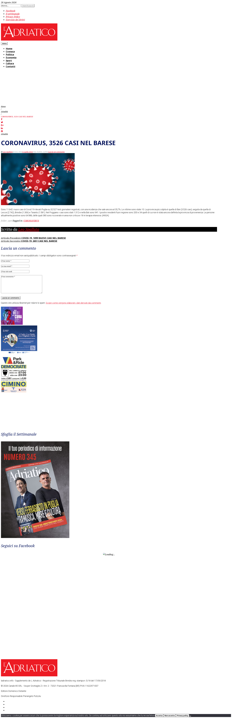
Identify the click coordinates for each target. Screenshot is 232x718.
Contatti (10, 66)
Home (9, 48)
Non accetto (169, 715)
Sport (9, 60)
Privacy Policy (13, 16)
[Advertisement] (108, 87)
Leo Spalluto (8, 152)
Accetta (159, 715)
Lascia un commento (56, 152)
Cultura (10, 63)
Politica (10, 54)
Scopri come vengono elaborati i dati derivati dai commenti (73, 303)
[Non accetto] (190, 716)
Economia (11, 57)
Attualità (4, 111)
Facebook (10, 10)
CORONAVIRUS (31, 220)
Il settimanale (13, 13)
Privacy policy (182, 715)
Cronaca (10, 51)
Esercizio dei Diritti (15, 19)
